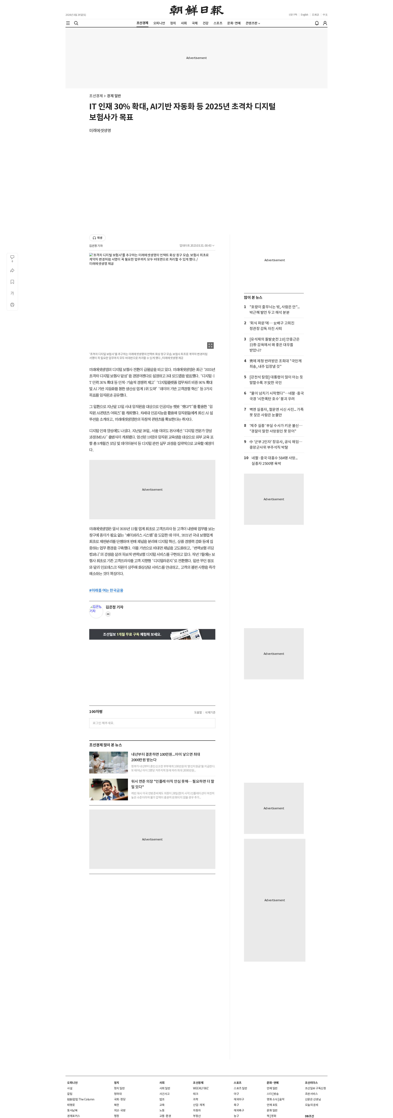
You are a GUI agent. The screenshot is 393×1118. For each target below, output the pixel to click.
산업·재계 (199, 1105)
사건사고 (164, 1094)
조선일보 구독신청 (315, 1088)
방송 (276, 1094)
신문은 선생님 (313, 1099)
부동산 (197, 1116)
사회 (162, 1083)
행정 (116, 1116)
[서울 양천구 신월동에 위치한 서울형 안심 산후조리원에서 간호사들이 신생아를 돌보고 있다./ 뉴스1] (108, 762)
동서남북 (72, 1110)
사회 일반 (164, 1088)
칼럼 (69, 1094)
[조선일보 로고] (196, 9)
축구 (236, 1105)
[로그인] (325, 23)
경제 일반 (114, 96)
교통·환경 (165, 1116)
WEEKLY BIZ (200, 1088)
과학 (195, 1099)
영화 (273, 1116)
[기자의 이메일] (108, 615)
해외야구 (239, 1099)
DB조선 (309, 1116)
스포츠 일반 (240, 1088)
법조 (162, 1099)
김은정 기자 (96, 246)
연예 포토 (272, 1105)
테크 (195, 1094)
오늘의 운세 (311, 1105)
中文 (325, 14)
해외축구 (239, 1110)
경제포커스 (73, 1116)
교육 (162, 1105)
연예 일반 (272, 1088)
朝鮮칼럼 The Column (80, 1099)
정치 (116, 1083)
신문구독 (293, 14)
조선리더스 (311, 1083)
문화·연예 (273, 1083)
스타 (269, 1094)
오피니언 (72, 1083)
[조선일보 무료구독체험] (152, 634)
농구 (236, 1116)
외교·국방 (120, 1110)
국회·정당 (120, 1099)
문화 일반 (272, 1110)
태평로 (71, 1105)
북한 (116, 1105)
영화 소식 (272, 1099)
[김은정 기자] (96, 611)
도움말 (198, 712)
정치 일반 (119, 1088)
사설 (69, 1088)
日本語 (315, 14)
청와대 (118, 1094)
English (304, 14)
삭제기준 (210, 712)
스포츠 (238, 1083)
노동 (162, 1110)
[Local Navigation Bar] (68, 23)
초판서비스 (311, 1094)
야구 (236, 1094)
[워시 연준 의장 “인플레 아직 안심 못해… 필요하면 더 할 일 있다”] (108, 789)
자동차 (197, 1110)
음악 (281, 1099)
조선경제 (96, 96)
